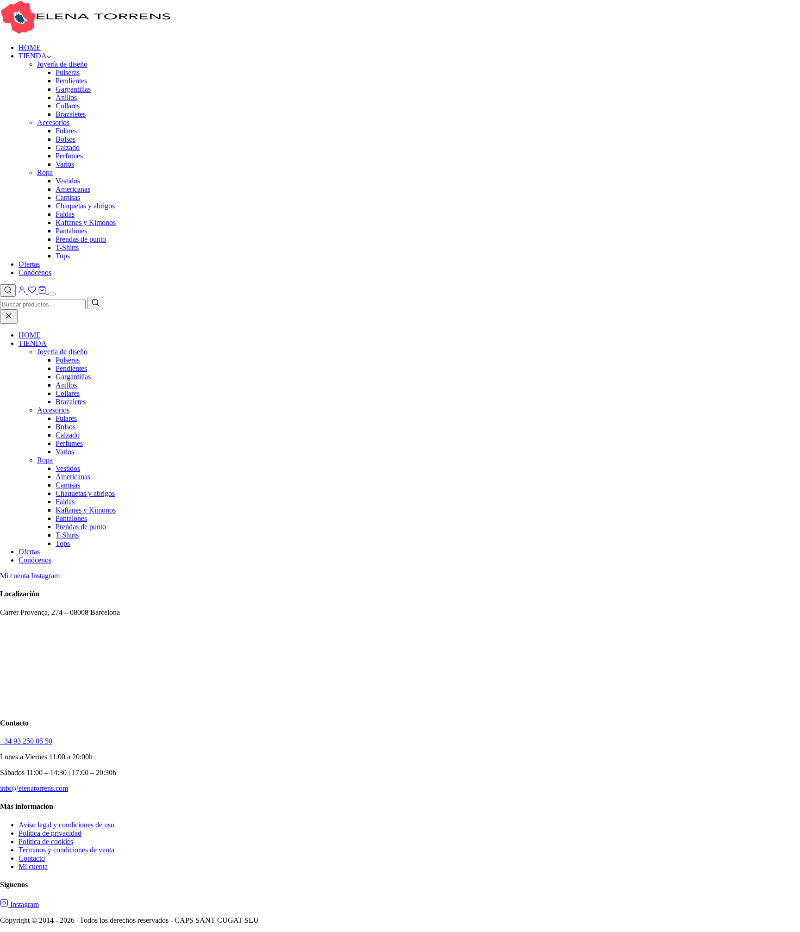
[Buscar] (8, 290)
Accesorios (53, 122)
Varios (65, 164)
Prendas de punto (81, 239)
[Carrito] (42, 291)
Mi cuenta (15, 576)
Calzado (68, 147)
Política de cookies (46, 841)
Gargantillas (73, 89)
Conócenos (35, 272)
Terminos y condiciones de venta (66, 850)
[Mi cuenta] (23, 291)
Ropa (45, 172)
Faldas (65, 214)
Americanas (73, 189)
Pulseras (68, 72)
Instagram (45, 576)
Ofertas (29, 264)
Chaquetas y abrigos (85, 206)
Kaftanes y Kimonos (86, 222)
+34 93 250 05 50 (26, 741)
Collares (68, 106)
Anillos (66, 97)
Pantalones (71, 231)
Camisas (68, 197)
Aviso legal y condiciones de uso (66, 825)
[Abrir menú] (52, 294)
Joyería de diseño (62, 64)
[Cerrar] (9, 316)
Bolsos (65, 139)
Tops (63, 256)
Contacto (32, 858)
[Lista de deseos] (32, 291)
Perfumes (69, 156)
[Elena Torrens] (85, 32)
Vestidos (68, 181)
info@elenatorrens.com (34, 788)
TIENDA (33, 56)
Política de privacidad (50, 833)
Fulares (66, 131)
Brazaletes (71, 114)
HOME (30, 47)
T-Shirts (67, 247)
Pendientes (71, 81)
